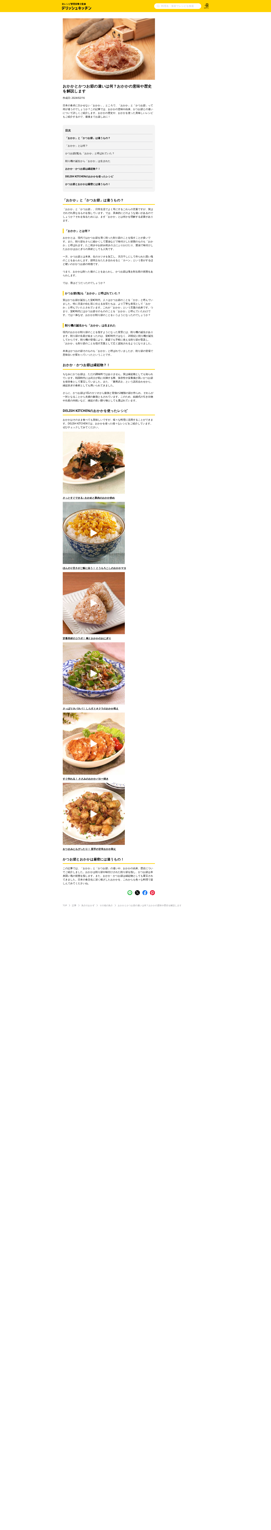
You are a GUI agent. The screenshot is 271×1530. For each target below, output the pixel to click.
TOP (65, 905)
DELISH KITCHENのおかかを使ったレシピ (89, 176)
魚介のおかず (88, 905)
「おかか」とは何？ (76, 145)
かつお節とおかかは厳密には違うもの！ (87, 184)
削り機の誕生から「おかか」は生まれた (87, 161)
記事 (74, 905)
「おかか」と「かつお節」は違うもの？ (87, 138)
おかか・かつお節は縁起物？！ (82, 168)
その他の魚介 (106, 905)
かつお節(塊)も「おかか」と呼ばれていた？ (89, 153)
